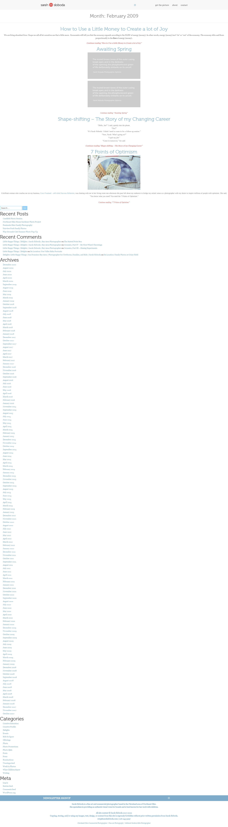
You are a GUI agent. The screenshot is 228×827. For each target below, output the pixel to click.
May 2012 (7, 535)
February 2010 (9, 621)
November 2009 (9, 631)
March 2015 (8, 429)
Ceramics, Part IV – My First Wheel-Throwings (83, 245)
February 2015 (9, 433)
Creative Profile (9, 727)
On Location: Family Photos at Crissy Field (121, 255)
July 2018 (7, 314)
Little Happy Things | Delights (15, 251)
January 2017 (8, 363)
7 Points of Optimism (114, 152)
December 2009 (9, 628)
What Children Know (11, 770)
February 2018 (9, 330)
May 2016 (7, 390)
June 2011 (7, 571)
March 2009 (8, 657)
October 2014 (8, 446)
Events (5, 733)
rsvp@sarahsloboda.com (108, 819)
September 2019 (9, 284)
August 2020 (8, 268)
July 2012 (7, 529)
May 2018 (7, 321)
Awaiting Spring (114, 49)
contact (184, 5)
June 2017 (7, 350)
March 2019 (8, 297)
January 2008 (8, 703)
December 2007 (9, 707)
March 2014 (8, 466)
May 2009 (7, 651)
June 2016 (7, 387)
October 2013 (8, 482)
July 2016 (7, 383)
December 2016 (9, 367)
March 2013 (8, 505)
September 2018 (9, 307)
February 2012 (9, 545)
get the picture (162, 5)
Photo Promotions (10, 746)
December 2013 (9, 476)
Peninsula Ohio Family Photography (17, 225)
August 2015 (8, 413)
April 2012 (7, 538)
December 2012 (9, 515)
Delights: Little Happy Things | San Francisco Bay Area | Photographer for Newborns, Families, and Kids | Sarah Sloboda (52, 255)
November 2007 (9, 710)
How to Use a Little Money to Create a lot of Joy (114, 29)
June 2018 (7, 317)
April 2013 (7, 502)
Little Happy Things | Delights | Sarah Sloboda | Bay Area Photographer (32, 241)
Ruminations (8, 760)
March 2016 (8, 396)
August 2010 (8, 601)
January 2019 (8, 301)
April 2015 (7, 426)
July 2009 (7, 644)
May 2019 (7, 294)
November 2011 (9, 555)
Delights (6, 730)
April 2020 (7, 278)
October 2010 (8, 595)
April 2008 (7, 694)
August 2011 (8, 565)
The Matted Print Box (73, 241)
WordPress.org (9, 792)
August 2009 (8, 641)
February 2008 (9, 700)
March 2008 (8, 697)
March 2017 (8, 357)
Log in (5, 783)
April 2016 (7, 393)
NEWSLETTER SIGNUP (57, 798)
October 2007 (8, 713)
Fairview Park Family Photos (14, 228)
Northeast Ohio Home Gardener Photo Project (22, 222)
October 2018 (8, 304)
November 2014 (9, 443)
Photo (5, 743)
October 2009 (8, 634)
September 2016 (9, 377)
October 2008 (8, 674)
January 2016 (8, 403)
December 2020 (9, 264)
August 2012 (8, 525)
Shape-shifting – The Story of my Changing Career (114, 119)
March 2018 (8, 327)
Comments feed (9, 789)
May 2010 (7, 611)
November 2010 (9, 591)
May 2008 (7, 690)
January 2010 (8, 624)
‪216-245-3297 (124, 819)
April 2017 (7, 354)
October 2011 (8, 558)
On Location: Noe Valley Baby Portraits (46, 251)
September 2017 (9, 344)
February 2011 (9, 581)
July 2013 (7, 492)
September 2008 (10, 677)
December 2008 (9, 667)
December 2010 (9, 588)
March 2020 (8, 281)
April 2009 (7, 654)
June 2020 (7, 274)
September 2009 (10, 637)
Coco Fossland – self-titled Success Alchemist (57, 193)
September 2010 (9, 598)
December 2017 (9, 337)
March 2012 (8, 542)
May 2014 (7, 459)
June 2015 (7, 420)
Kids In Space (8, 736)
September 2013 (9, 486)
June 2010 (7, 608)
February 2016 (9, 400)
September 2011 (9, 562)
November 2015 (9, 406)
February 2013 (9, 509)
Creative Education (10, 723)
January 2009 (8, 664)
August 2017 (8, 347)
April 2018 (7, 324)
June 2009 (7, 647)
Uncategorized (9, 763)
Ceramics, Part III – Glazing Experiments (80, 248)
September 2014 (9, 449)
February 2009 (9, 661)
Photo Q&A (7, 750)
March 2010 (8, 618)
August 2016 (8, 380)
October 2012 (8, 522)
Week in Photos (9, 766)
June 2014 (7, 456)
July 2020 (7, 271)
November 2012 (9, 519)
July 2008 (7, 684)
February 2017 (9, 360)
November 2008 (9, 670)
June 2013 (7, 496)
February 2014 (9, 469)
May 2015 (7, 423)
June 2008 (7, 687)
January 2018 (8, 334)
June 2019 (7, 291)
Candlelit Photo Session (12, 218)
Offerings (7, 740)
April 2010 (7, 614)
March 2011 (7, 578)
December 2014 (9, 439)
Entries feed (8, 786)
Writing (6, 773)
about (175, 5)
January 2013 (8, 512)
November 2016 (9, 370)
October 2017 (8, 340)
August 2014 (8, 453)
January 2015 (8, 436)
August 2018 (8, 311)
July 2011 (7, 568)
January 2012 (8, 548)
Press (5, 756)
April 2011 (7, 575)
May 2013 (7, 499)
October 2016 (8, 373)
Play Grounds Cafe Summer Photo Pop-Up (20, 232)
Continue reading (114, 43)
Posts (5, 753)
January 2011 (8, 585)
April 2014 (7, 462)
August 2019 (8, 288)
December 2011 (9, 552)
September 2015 (9, 410)
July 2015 (7, 416)
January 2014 (8, 472)
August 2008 (8, 680)
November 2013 (9, 479)
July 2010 (7, 604)
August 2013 (8, 489)
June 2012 (7, 532)
